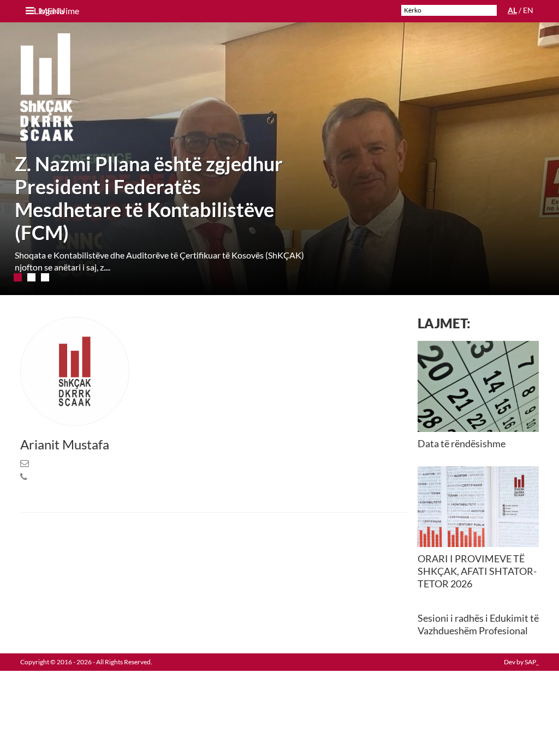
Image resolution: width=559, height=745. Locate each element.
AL (512, 10)
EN (528, 10)
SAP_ (532, 662)
